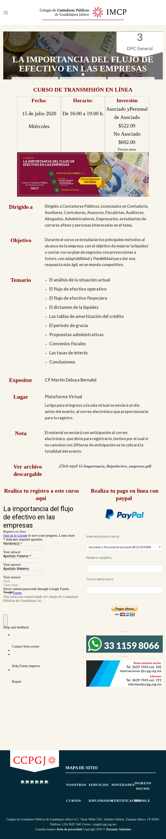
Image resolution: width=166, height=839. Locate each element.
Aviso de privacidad (69, 829)
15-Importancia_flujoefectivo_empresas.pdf (115, 466)
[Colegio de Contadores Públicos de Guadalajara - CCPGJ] (83, 12)
